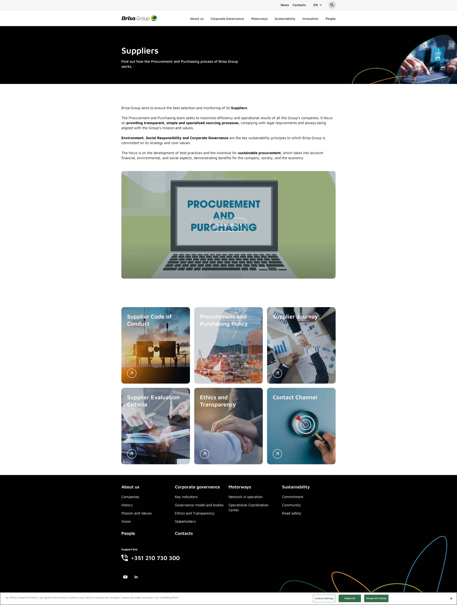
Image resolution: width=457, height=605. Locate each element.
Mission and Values (136, 513)
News (285, 5)
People (128, 533)
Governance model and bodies (199, 505)
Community (291, 505)
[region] (228, 598)
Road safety (291, 513)
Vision (126, 521)
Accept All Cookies (376, 598)
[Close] (451, 598)
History (127, 505)
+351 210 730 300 (155, 557)
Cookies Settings (324, 598)
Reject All (350, 598)
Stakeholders (185, 521)
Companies (130, 497)
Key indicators (186, 497)
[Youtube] (125, 577)
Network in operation (245, 497)
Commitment (292, 497)
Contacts (299, 5)
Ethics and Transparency (195, 513)
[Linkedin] (136, 577)
